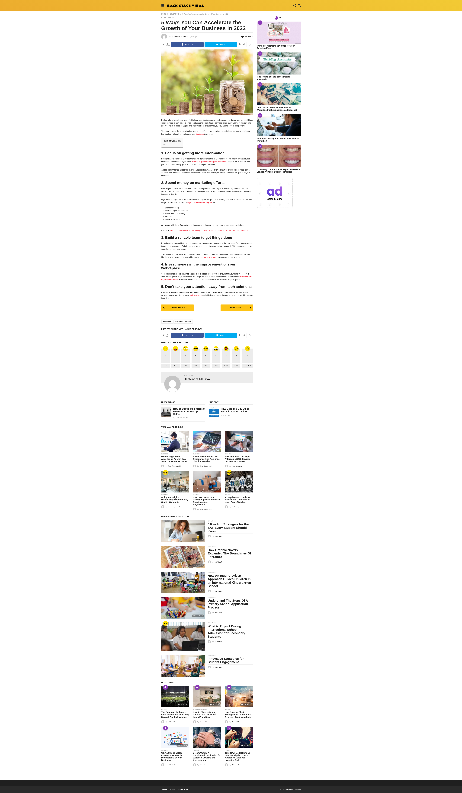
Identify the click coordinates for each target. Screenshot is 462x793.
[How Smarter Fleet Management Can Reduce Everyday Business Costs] (239, 696)
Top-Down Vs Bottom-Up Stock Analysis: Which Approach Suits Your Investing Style (237, 756)
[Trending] (165, 687)
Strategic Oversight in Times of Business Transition (278, 139)
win (196, 365)
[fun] (165, 623)
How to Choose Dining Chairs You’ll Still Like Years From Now (204, 714)
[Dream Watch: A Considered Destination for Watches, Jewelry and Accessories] (207, 737)
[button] (162, 5)
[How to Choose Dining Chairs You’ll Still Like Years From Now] (207, 696)
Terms (164, 789)
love (226, 365)
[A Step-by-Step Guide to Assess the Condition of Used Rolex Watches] (239, 481)
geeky (216, 365)
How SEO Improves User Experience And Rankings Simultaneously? (206, 459)
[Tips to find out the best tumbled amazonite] (279, 63)
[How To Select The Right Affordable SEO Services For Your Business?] (239, 441)
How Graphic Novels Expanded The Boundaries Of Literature (229, 553)
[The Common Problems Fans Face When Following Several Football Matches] (175, 696)
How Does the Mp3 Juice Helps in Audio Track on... (235, 410)
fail (206, 365)
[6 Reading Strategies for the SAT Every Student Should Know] (183, 531)
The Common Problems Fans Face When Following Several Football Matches (175, 714)
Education (167, 17)
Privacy (172, 789)
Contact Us (183, 789)
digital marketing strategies (199, 202)
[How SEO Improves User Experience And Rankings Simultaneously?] (207, 441)
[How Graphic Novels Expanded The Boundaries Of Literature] (183, 557)
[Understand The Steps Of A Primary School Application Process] (183, 608)
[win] (165, 472)
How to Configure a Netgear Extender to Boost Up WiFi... (189, 411)
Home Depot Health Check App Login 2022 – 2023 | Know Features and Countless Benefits (209, 231)
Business (164, 454)
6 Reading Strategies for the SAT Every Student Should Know (228, 527)
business (200, 134)
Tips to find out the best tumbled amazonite (273, 78)
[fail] (229, 472)
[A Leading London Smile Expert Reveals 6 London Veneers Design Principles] (279, 156)
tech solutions (196, 295)
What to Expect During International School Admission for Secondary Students (226, 631)
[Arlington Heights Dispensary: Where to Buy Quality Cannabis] (175, 481)
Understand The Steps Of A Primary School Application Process (228, 604)
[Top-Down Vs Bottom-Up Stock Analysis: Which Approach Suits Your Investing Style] (239, 737)
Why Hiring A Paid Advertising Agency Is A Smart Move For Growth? (174, 459)
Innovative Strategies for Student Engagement (226, 660)
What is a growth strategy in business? (209, 162)
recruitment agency (209, 257)
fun (165, 365)
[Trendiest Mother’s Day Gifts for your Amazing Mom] (279, 33)
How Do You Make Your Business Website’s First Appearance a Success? (277, 109)
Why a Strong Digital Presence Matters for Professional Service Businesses (172, 756)
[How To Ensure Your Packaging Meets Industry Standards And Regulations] (207, 481)
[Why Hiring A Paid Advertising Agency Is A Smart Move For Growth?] (175, 441)
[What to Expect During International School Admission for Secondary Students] (183, 636)
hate (236, 365)
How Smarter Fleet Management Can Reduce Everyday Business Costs (238, 714)
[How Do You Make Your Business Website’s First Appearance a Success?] (279, 94)
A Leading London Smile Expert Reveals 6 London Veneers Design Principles (278, 170)
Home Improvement (200, 709)
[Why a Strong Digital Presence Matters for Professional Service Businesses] (175, 737)
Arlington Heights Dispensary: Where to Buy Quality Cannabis (174, 499)
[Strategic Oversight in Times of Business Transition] (279, 125)
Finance (228, 750)
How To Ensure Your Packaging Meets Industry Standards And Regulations (206, 501)
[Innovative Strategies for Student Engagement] (183, 666)
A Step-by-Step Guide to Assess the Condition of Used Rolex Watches (237, 499)
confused (247, 365)
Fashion (196, 750)
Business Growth (183, 322)
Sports (164, 709)
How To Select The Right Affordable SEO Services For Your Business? (237, 459)
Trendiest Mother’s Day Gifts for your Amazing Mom (276, 47)
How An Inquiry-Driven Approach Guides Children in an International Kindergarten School (229, 581)
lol (175, 365)
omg (185, 365)
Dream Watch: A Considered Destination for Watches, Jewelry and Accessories (207, 756)
